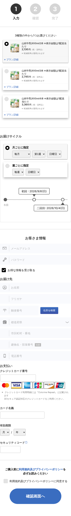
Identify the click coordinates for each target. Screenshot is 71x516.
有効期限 (5, 425)
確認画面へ (35, 496)
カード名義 (7, 408)
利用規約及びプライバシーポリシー (41, 469)
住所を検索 (49, 310)
